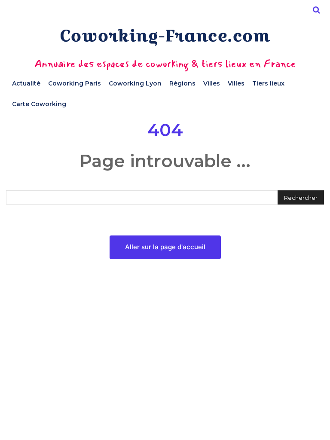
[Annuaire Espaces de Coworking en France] (165, 37)
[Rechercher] (316, 10)
